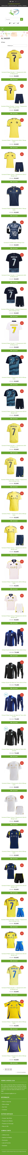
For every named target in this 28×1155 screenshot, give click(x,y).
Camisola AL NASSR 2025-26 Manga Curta (14, 242)
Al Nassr (13, 33)
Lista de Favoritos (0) (13, 5)
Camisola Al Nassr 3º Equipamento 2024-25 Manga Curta (14, 783)
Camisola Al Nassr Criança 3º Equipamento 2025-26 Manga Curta (14, 616)
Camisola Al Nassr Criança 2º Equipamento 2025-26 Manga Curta (14, 412)
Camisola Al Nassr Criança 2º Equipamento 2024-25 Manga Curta (14, 886)
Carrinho (20, 5)
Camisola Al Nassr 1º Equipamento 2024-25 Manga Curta (14, 1022)
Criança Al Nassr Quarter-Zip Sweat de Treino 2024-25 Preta (14, 749)
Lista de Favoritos (6, 1143)
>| (10, 1069)
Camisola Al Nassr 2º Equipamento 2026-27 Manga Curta (14, 209)
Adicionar (15, 79)
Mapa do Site (5, 1126)
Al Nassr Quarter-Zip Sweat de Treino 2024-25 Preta (14, 682)
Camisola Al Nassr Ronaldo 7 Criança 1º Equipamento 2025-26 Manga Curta (14, 480)
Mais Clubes (7, 33)
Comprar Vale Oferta (7, 1118)
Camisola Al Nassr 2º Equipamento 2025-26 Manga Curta (14, 378)
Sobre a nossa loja (6, 1101)
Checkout (25, 5)
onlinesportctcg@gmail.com (10, 1093)
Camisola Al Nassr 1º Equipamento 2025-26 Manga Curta (14, 514)
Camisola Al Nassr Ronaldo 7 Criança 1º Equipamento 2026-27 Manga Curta (14, 106)
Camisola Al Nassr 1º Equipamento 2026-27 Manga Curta (14, 141)
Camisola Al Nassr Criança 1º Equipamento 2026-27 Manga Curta (14, 175)
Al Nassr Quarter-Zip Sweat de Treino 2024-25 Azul (14, 650)
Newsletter (4, 1145)
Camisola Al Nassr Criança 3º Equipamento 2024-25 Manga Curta (14, 818)
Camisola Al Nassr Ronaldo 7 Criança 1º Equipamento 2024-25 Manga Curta (14, 920)
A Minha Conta (4, 5)
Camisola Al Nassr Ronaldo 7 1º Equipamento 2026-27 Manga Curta (14, 72)
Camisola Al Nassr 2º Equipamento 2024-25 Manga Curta (14, 852)
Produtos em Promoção (7, 1123)
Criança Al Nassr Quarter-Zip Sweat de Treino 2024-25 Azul (14, 715)
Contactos (4, 1109)
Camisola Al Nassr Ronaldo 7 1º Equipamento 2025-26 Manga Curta (14, 446)
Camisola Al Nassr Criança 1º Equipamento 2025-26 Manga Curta (14, 548)
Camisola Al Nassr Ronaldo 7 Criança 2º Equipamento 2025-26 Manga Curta (14, 309)
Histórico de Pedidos (7, 1137)
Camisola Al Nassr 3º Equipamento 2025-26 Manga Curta (14, 582)
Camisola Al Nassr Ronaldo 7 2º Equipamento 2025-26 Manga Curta (14, 275)
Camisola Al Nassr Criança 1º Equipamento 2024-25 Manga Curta (14, 954)
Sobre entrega (5, 1104)
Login (12, 1)
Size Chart (4, 1107)
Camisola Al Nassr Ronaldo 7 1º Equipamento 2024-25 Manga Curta (14, 988)
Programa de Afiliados (7, 1121)
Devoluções (5, 1140)
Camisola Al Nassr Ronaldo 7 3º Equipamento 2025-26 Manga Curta (14, 344)
